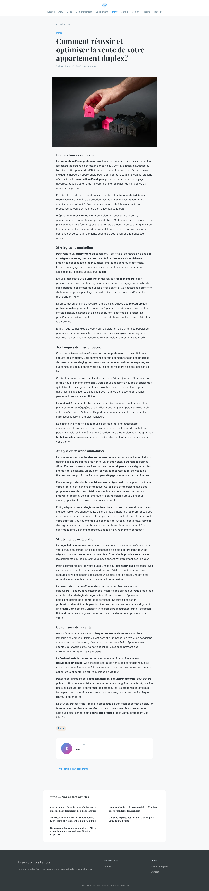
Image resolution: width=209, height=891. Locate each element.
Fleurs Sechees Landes (34, 862)
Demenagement (84, 11)
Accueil (51, 11)
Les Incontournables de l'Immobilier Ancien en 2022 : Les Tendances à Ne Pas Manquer (73, 809)
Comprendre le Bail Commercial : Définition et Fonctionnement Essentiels (133, 809)
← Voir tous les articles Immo (72, 768)
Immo (115, 11)
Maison (135, 11)
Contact (155, 871)
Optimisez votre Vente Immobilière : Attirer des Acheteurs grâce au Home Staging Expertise (73, 831)
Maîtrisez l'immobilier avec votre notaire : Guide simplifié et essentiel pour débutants (73, 819)
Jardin (124, 11)
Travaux (158, 11)
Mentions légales (159, 866)
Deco (69, 11)
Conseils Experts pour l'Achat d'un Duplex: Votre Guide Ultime (131, 819)
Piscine (146, 11)
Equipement (102, 11)
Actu (60, 11)
